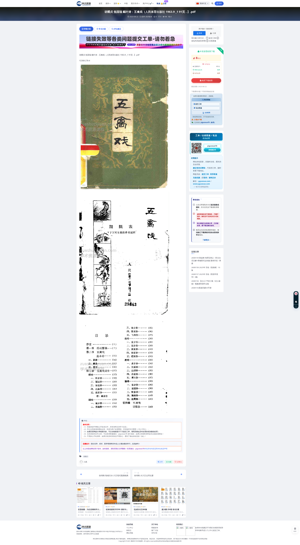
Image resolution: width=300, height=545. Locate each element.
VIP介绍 (154, 533)
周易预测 (82, 507)
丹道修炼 (138, 507)
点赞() (179, 462)
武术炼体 (149, 16)
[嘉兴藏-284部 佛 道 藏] (173, 495)
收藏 (169, 462)
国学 (143, 16)
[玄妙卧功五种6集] (145, 495)
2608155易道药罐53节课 (201, 288)
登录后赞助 (201, 168)
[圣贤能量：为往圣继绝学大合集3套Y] (89, 495)
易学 (113, 507)
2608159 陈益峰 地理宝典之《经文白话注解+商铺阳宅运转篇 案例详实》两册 (206, 261)
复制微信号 (212, 150)
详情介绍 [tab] (87, 29)
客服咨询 (154, 527)
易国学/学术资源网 (137, 541)
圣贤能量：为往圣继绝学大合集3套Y (89, 510)
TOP (296, 307)
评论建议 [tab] (117, 29)
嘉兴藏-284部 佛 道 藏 (170, 509)
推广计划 (154, 530)
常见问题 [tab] (102, 29)
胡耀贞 (86, 456)
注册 (214, 33)
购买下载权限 (207, 80)
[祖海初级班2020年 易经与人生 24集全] (117, 495)
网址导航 (129, 533)
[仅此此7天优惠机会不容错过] (131, 42)
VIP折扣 (207, 64)
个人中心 (129, 527)
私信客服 (199, 108)
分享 (161, 462)
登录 (220, 3)
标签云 (128, 530)
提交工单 (198, 104)
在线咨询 (296, 299)
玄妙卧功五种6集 (140, 509)
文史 (169, 507)
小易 (85, 462)
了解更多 (205, 240)
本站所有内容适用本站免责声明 (155, 448)
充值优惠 (196, 177)
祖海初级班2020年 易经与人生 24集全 (117, 510)
